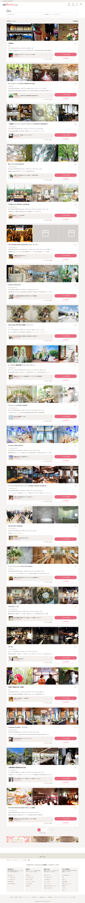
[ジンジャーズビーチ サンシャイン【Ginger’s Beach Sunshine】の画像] (42, 474)
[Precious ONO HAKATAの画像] (42, 434)
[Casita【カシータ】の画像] (42, 595)
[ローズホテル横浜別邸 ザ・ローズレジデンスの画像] (42, 354)
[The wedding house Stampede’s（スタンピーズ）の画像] (42, 233)
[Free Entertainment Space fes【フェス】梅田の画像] (42, 796)
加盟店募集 (50, 897)
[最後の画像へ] (76, 32)
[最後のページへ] (52, 829)
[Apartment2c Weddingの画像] (42, 514)
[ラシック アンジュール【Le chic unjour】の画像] (42, 555)
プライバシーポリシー (27, 897)
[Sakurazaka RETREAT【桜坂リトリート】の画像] (42, 313)
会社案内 (11, 897)
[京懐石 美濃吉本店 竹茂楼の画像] (42, 676)
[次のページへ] (49, 829)
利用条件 (20, 897)
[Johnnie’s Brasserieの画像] (42, 273)
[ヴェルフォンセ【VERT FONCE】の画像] (42, 394)
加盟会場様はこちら (43, 897)
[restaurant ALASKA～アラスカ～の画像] (42, 716)
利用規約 (16, 897)
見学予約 (66, 58)
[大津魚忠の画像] (42, 32)
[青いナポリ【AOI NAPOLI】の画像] (42, 153)
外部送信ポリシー (35, 897)
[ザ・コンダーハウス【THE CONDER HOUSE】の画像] (42, 72)
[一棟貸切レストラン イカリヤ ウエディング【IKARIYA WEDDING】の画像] (42, 112)
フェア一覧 (66, 54)
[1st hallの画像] (42, 635)
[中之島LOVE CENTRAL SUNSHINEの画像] (42, 193)
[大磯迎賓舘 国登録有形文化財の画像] (42, 756)
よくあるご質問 (72, 897)
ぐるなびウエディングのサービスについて (60, 897)
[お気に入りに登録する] (75, 43)
